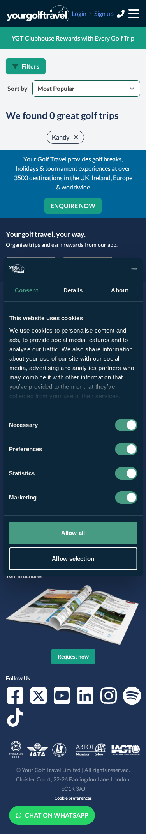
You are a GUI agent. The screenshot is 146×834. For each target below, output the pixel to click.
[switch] (126, 449)
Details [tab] (73, 290)
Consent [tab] (26, 290)
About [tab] (119, 290)
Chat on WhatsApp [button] (56, 815)
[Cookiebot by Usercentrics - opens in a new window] (104, 269)
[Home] (38, 13)
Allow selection (73, 558)
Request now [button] (73, 656)
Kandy (61, 137)
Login (79, 13)
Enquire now (73, 205)
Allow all (73, 532)
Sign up (104, 13)
